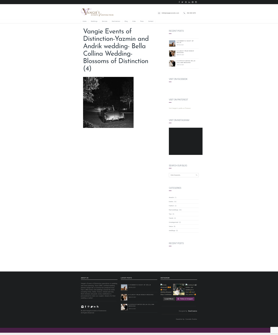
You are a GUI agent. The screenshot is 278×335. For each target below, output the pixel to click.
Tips (170, 214)
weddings (172, 230)
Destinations (116, 21)
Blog (126, 21)
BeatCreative (192, 311)
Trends (171, 218)
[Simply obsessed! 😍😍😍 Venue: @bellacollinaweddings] (166, 289)
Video (134, 21)
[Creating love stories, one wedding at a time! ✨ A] (191, 289)
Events (171, 201)
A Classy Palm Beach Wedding (141, 294)
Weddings (94, 21)
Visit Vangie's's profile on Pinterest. (180, 108)
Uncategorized (173, 222)
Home (84, 21)
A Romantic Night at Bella (140, 285)
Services (104, 21)
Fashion (171, 206)
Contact (150, 21)
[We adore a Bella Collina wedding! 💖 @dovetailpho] (179, 289)
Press (142, 21)
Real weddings (173, 210)
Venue (171, 226)
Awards (171, 197)
